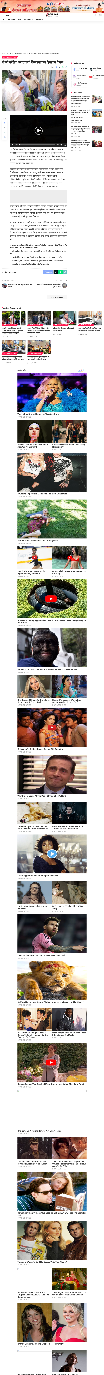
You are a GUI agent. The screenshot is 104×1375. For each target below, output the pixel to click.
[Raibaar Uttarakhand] (52, 15)
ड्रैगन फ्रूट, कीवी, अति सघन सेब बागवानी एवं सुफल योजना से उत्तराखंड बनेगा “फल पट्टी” (38, 261)
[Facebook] (79, 69)
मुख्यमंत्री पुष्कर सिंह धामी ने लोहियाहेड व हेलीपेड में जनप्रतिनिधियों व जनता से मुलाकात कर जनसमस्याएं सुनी (80, 99)
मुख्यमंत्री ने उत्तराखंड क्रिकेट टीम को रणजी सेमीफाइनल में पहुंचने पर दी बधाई (80, 112)
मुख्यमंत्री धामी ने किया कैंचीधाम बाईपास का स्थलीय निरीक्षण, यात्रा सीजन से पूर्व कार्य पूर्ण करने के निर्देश (39, 330)
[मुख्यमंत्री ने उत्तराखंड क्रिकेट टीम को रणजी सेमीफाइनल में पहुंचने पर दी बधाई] (97, 113)
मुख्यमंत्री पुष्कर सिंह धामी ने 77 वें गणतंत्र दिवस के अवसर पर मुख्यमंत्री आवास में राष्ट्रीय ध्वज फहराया (12, 330)
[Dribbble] (79, 84)
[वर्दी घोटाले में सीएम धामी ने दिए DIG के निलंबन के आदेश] (64, 318)
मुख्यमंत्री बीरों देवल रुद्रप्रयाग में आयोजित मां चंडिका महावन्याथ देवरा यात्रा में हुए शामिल (37, 257)
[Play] (13, 145)
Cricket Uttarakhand (77, 117)
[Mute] (61, 145)
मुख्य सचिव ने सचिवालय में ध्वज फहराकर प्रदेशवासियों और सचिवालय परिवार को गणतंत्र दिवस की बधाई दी (80, 143)
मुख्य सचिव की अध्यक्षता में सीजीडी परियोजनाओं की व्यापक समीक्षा (30, 264)
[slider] (37, 144)
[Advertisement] (52, 36)
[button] (3, 15)
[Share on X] (59, 67)
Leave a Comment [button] (58, 297)
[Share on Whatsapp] (62, 67)
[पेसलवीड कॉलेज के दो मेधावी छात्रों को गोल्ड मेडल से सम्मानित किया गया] (39, 347)
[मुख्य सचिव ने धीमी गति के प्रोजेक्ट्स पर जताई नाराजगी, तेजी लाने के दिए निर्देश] (90, 318)
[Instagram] (79, 76)
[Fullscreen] (65, 145)
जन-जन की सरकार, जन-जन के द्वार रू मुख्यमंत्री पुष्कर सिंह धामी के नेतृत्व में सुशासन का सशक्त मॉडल (80, 129)
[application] (38, 131)
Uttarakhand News (9, 57)
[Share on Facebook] (56, 67)
